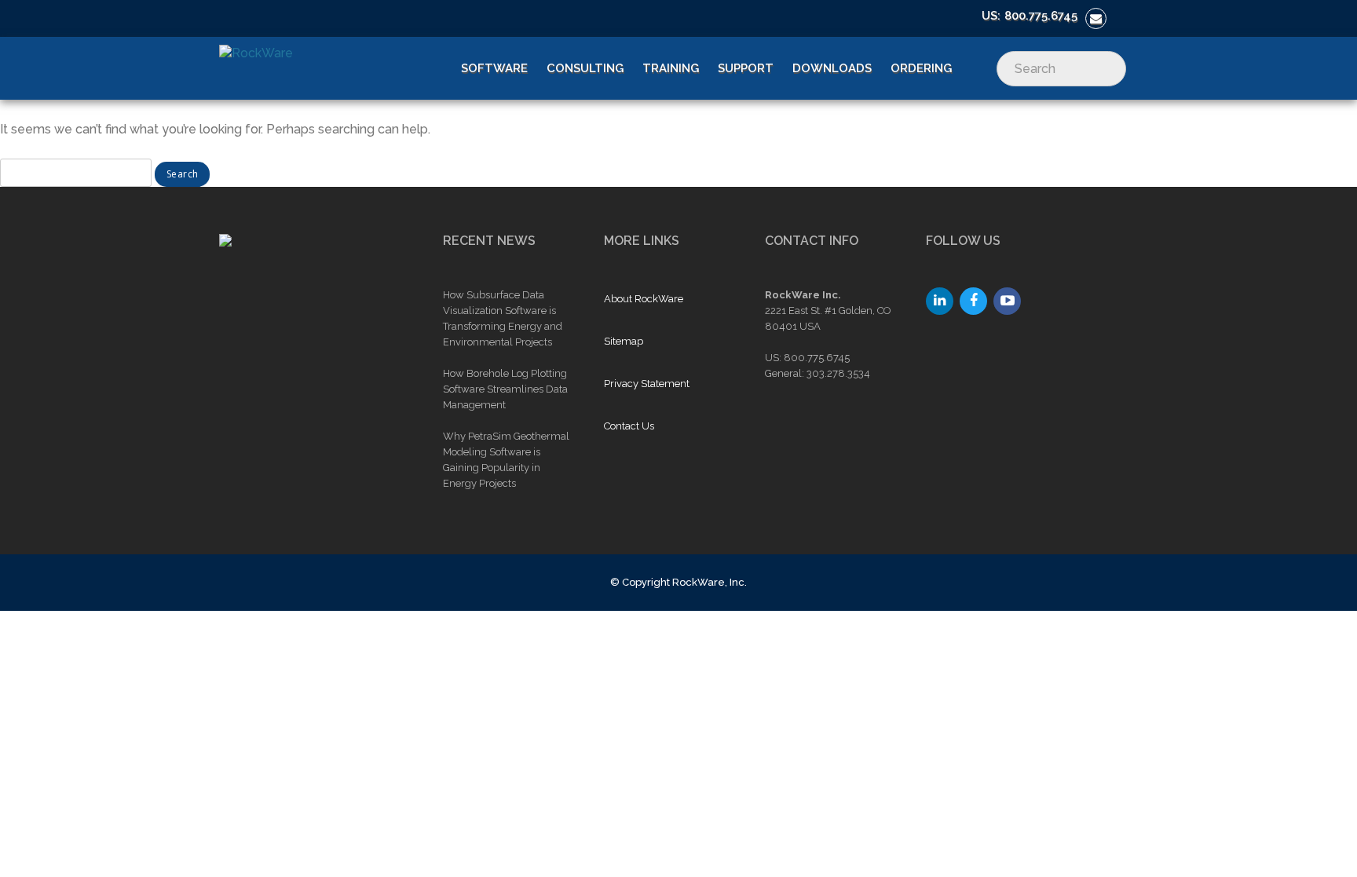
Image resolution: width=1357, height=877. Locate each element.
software (494, 68)
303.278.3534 (838, 373)
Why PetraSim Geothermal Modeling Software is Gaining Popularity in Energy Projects (506, 459)
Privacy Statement (646, 383)
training (670, 68)
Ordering (921, 68)
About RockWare (643, 299)
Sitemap (623, 341)
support (746, 68)
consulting (585, 68)
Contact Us (629, 426)
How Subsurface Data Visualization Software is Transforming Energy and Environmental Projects (502, 318)
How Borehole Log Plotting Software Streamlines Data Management (505, 389)
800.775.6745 (1040, 16)
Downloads (832, 68)
